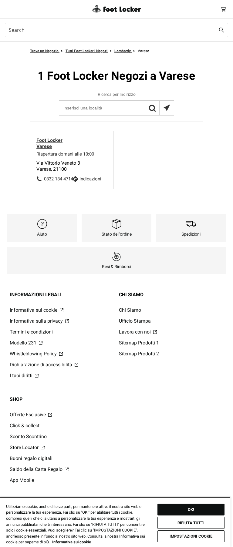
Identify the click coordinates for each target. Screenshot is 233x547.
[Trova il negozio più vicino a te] (166, 108)
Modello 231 (24, 343)
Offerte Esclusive (28, 415)
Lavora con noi (135, 332)
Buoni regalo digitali (31, 458)
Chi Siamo (130, 310)
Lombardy (123, 51)
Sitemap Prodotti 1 (139, 343)
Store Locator (25, 447)
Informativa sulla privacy (37, 321)
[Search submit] (221, 30)
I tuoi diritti (22, 375)
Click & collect (24, 425)
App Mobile (22, 480)
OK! (191, 509)
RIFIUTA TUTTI (191, 523)
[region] (115, 522)
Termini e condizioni (31, 332)
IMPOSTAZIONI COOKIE (191, 536)
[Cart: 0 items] (223, 9)
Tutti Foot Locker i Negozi (87, 51)
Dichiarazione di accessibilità (41, 364)
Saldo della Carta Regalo (37, 469)
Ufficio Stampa (135, 321)
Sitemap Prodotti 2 (139, 354)
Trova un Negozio (44, 51)
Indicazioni (90, 179)
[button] (152, 108)
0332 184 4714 (58, 179)
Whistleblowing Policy (34, 354)
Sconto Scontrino (28, 436)
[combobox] (116, 30)
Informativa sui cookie (34, 310)
